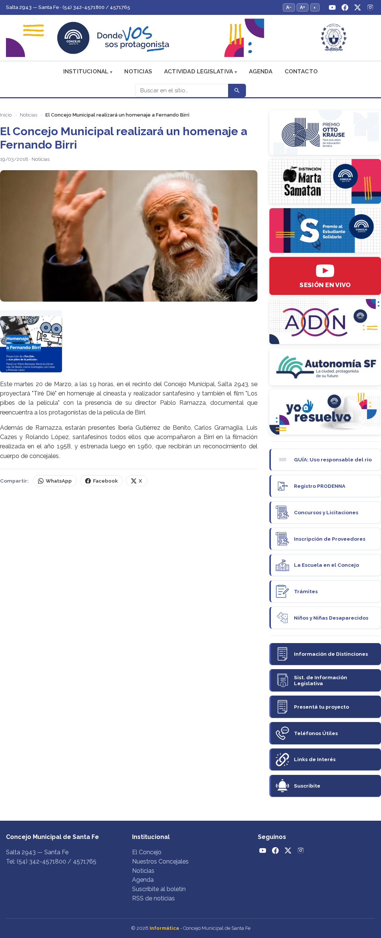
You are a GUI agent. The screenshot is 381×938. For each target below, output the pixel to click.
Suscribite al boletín (159, 889)
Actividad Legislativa (198, 71)
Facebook (105, 481)
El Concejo (146, 852)
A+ (302, 7)
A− (289, 7)
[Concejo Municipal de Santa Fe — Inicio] (190, 38)
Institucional (86, 71)
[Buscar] (237, 90)
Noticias (138, 71)
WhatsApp (59, 481)
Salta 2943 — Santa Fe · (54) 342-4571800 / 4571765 (68, 7)
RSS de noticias (153, 898)
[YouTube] (332, 7)
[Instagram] (370, 7)
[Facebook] (345, 7)
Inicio (6, 115)
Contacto (301, 71)
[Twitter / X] (357, 7)
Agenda (260, 71)
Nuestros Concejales (160, 861)
